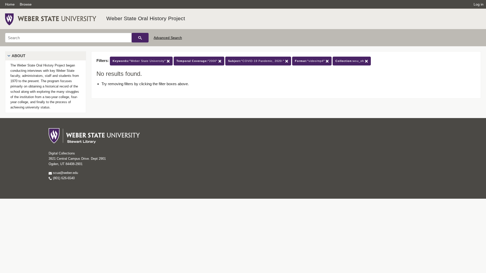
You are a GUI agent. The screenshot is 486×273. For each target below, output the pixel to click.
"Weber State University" (140, 60)
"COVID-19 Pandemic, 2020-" (256, 60)
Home (10, 4)
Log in (478, 4)
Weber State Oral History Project (145, 18)
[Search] (140, 37)
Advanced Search (168, 38)
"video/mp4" (310, 60)
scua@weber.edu (65, 173)
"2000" (197, 60)
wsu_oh (350, 60)
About (18, 56)
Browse (26, 4)
